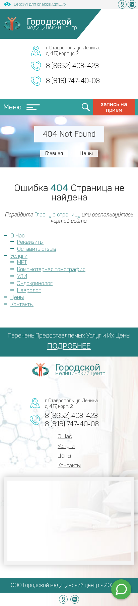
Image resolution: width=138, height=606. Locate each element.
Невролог (29, 290)
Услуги (18, 256)
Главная (54, 153)
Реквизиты (30, 242)
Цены (17, 297)
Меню (12, 107)
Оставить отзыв (36, 249)
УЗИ (22, 276)
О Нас (17, 235)
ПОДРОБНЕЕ (69, 346)
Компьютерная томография (51, 269)
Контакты (21, 304)
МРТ (22, 262)
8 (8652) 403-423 (72, 66)
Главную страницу (57, 214)
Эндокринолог (35, 283)
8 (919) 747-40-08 (73, 81)
